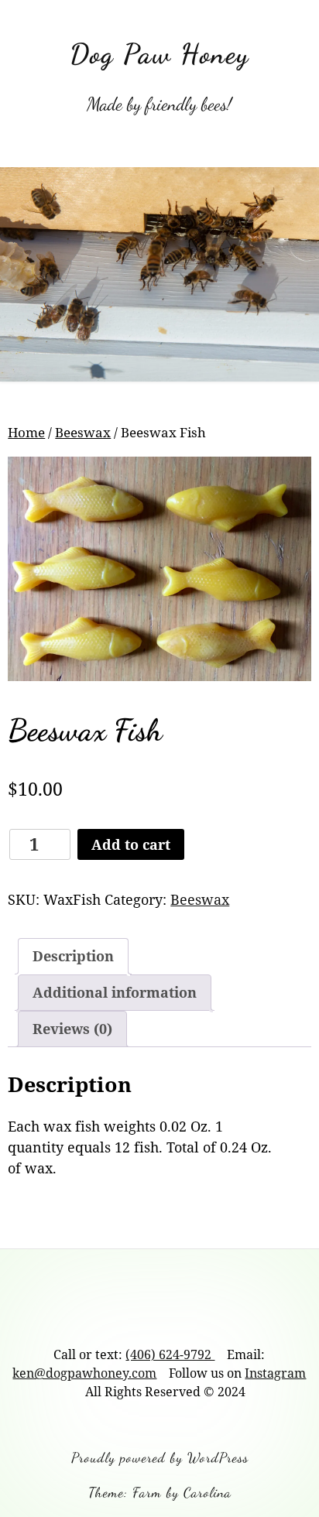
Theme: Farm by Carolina (160, 1492)
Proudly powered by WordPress (160, 1457)
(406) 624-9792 (169, 1354)
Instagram (275, 1373)
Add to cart (130, 844)
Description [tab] (73, 956)
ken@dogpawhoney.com (84, 1373)
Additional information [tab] (115, 992)
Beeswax (83, 432)
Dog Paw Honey (159, 53)
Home (26, 432)
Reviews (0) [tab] (72, 1028)
